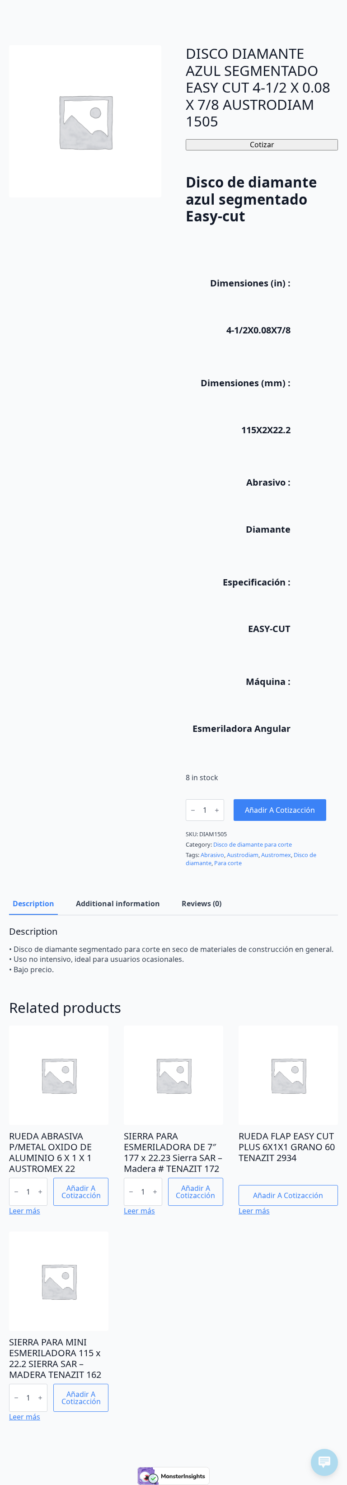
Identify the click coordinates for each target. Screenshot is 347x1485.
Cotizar (262, 145)
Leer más (24, 1211)
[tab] (33, 903)
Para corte (228, 863)
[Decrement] (193, 810)
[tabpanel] (173, 950)
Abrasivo (212, 855)
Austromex (276, 855)
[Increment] (217, 810)
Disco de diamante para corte (252, 844)
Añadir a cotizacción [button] (81, 1191)
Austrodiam (242, 855)
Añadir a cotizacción (280, 810)
